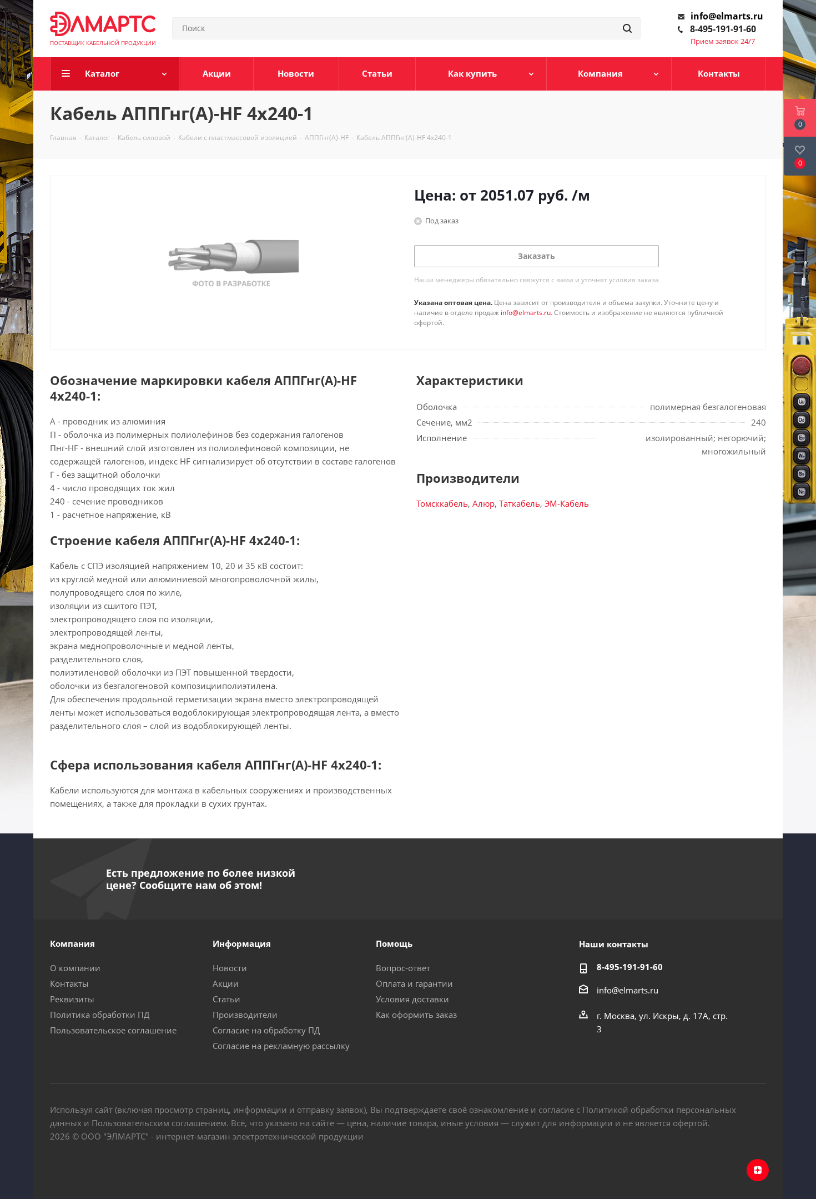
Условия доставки (412, 999)
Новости (230, 967)
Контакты (69, 983)
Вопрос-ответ (403, 967)
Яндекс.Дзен (758, 1170)
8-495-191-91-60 (723, 29)
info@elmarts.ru (727, 16)
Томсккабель (442, 503)
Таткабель (519, 503)
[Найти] (627, 28)
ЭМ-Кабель (567, 503)
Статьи (226, 999)
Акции (226, 983)
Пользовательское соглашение (113, 1030)
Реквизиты (72, 999)
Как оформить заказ (416, 1014)
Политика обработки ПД (99, 1014)
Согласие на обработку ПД (266, 1030)
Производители (245, 1014)
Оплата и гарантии (414, 983)
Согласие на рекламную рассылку (281, 1045)
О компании (75, 967)
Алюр (483, 503)
